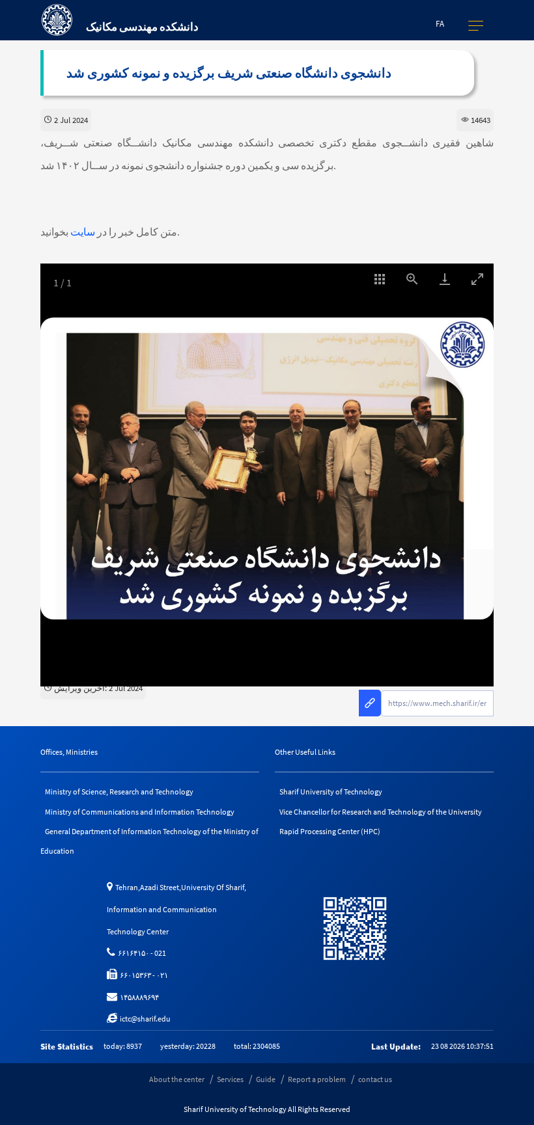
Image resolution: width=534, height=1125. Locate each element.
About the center (176, 1079)
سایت (82, 232)
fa (440, 23)
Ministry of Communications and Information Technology (139, 812)
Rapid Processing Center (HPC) (329, 831)
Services (230, 1079)
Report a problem (317, 1079)
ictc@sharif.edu (144, 1018)
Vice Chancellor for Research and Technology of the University (380, 812)
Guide (265, 1079)
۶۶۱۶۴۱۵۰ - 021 (140, 953)
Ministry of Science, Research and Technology (119, 791)
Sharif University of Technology (330, 791)
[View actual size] (412, 279)
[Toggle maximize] (477, 279)
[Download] (445, 279)
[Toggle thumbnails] (379, 279)
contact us (375, 1079)
